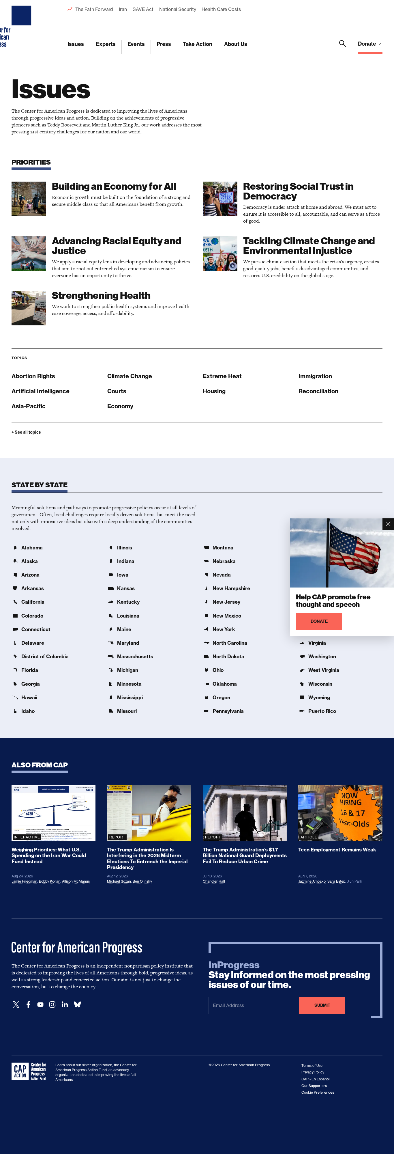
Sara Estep (336, 881)
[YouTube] (40, 1004)
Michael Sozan (119, 881)
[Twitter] (16, 1004)
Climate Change (129, 376)
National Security (177, 9)
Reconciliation (318, 391)
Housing (214, 391)
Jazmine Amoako (312, 881)
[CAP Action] (31, 1071)
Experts (106, 44)
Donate (367, 43)
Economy (120, 406)
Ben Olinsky (142, 881)
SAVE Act (143, 9)
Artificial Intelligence (41, 391)
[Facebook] (28, 1004)
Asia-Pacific (29, 406)
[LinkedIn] (64, 1004)
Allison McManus (76, 881)
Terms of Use (311, 1065)
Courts (116, 391)
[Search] (342, 47)
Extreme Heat (222, 376)
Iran (123, 9)
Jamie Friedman (24, 881)
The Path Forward (94, 9)
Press (164, 44)
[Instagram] (52, 1004)
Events (136, 44)
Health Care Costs (221, 9)
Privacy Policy (312, 1072)
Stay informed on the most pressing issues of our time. (289, 975)
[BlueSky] (77, 1004)
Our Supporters (314, 1086)
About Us (235, 44)
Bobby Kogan (49, 881)
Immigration (315, 376)
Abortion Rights (33, 376)
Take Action (197, 44)
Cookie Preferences (317, 1092)
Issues (75, 44)
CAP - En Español (315, 1079)
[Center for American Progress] (22, 27)
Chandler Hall (214, 881)
